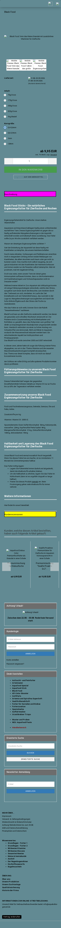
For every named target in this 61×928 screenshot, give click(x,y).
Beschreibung (11, 194)
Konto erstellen (13, 660)
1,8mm (10, 144)
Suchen (30, 753)
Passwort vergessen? (15, 664)
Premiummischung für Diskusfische (16, 564)
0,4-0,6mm (12, 127)
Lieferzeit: (9, 78)
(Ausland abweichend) (37, 83)
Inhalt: (7, 91)
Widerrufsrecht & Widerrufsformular (16, 822)
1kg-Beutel (12, 117)
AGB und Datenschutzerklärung (15, 828)
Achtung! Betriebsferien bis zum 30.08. (17, 825)
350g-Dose (12, 106)
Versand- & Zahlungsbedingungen (16, 819)
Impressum (6, 816)
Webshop (21, 924)
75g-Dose (12, 95)
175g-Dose (12, 100)
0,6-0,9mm (12, 133)
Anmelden (30, 654)
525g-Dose (12, 111)
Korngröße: (9, 123)
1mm (10, 138)
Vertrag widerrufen (11, 917)
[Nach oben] (53, 923)
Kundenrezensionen (14, 514)
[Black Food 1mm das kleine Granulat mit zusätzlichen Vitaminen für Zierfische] (30, 37)
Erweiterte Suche (30, 759)
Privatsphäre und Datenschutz (14, 831)
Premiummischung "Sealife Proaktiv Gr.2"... (44, 566)
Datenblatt (24, 505)
